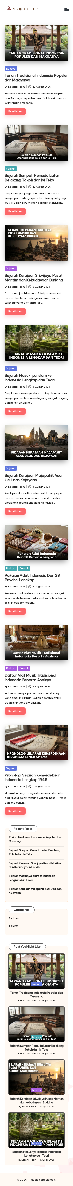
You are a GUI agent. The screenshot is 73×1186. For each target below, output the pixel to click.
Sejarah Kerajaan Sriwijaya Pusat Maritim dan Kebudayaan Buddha (34, 277)
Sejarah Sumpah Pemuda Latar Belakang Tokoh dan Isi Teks (32, 177)
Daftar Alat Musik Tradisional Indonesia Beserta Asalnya (30, 677)
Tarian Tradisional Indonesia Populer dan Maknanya (36, 77)
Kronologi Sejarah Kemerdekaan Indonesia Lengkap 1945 (32, 777)
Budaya (10, 68)
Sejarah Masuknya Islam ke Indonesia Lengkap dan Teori (30, 377)
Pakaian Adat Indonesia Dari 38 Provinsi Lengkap (32, 577)
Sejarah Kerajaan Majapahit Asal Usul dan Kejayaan (33, 477)
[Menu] (66, 9)
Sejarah (10, 168)
